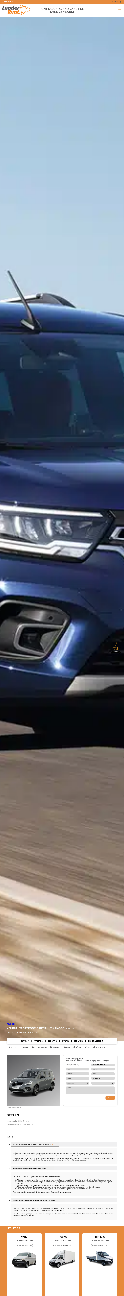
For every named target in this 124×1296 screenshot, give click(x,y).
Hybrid (65, 1041)
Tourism (11, 1024)
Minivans (78, 1041)
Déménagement (95, 1041)
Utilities (38, 1041)
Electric (52, 1041)
